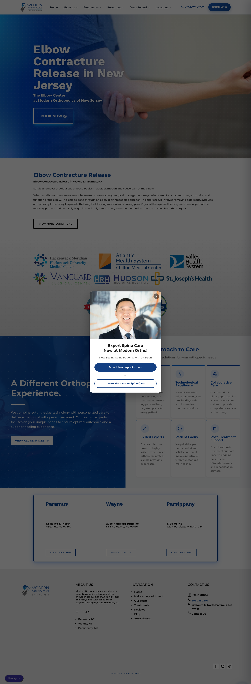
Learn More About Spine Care (125, 383)
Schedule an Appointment (126, 367)
